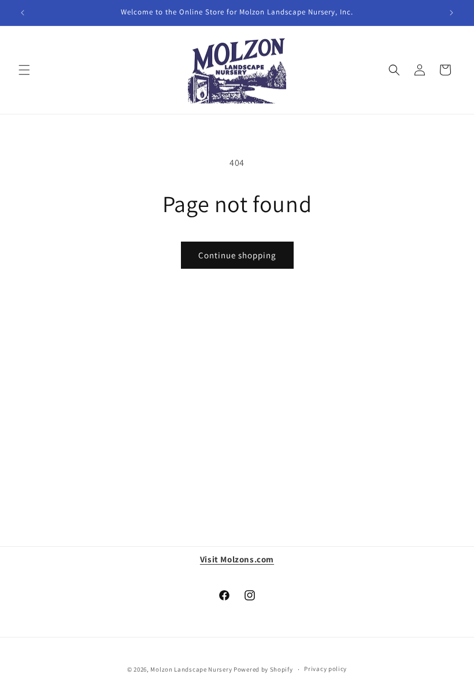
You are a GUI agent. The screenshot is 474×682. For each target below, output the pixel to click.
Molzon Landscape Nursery (191, 669)
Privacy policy (325, 669)
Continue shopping (237, 255)
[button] (24, 70)
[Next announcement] (451, 12)
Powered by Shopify (263, 669)
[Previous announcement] (22, 12)
